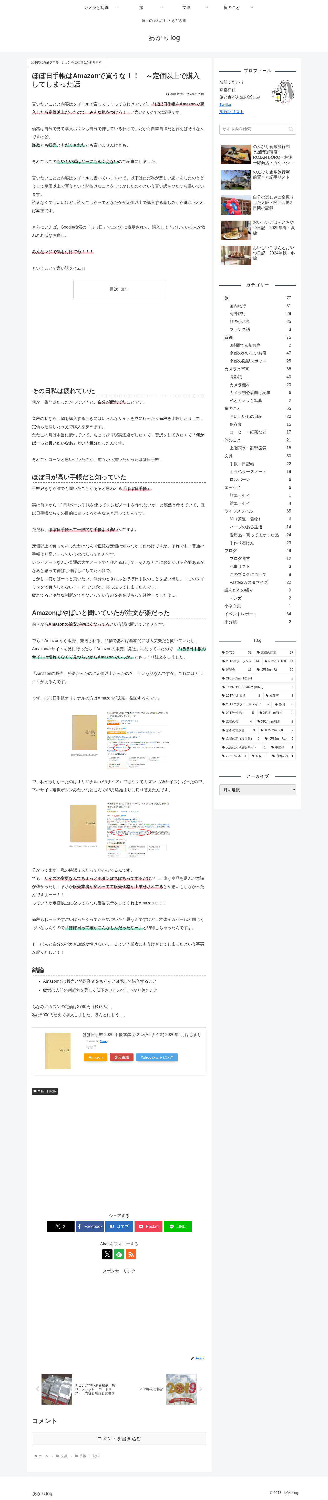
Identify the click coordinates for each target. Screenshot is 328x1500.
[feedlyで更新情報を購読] (119, 1254)
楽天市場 (122, 1057)
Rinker (103, 1041)
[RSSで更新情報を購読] (131, 1254)
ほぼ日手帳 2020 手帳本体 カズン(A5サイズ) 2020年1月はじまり (142, 1034)
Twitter (225, 104)
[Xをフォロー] (107, 1254)
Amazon (96, 1057)
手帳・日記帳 (47, 1091)
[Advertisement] (76, 342)
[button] (290, 129)
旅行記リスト (231, 112)
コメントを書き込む (119, 1438)
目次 (114, 289)
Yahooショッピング (157, 1057)
